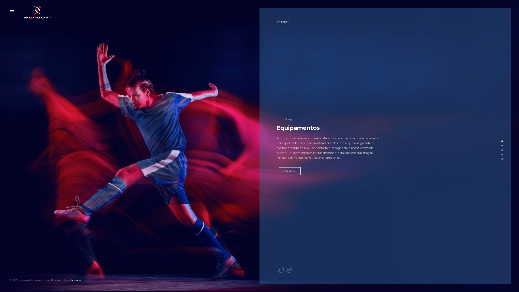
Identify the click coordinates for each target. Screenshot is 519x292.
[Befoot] (37, 12)
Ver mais (289, 171)
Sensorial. (76, 279)
